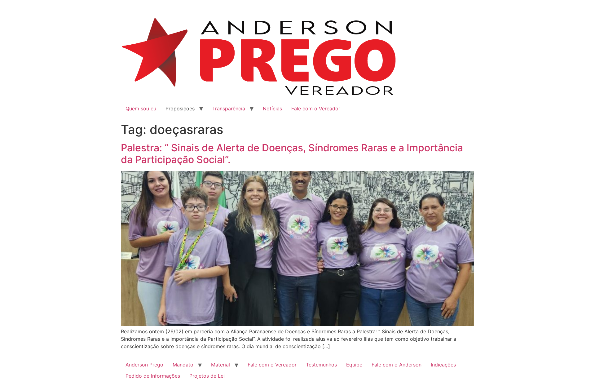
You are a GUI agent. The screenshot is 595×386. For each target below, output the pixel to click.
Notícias (272, 108)
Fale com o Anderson (396, 365)
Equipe (354, 365)
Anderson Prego (144, 365)
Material (220, 365)
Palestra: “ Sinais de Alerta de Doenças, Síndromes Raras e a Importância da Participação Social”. (292, 154)
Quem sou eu (141, 108)
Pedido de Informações (153, 376)
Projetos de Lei (207, 376)
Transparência (228, 108)
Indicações (443, 365)
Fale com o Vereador (315, 108)
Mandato (183, 365)
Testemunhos (321, 365)
